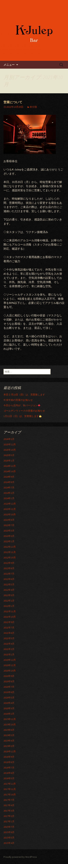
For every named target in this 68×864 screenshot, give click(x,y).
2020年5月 (8, 697)
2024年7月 (8, 487)
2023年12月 (9, 503)
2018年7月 (8, 767)
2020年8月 (8, 681)
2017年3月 (8, 810)
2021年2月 (8, 649)
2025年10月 (9, 449)
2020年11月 (9, 665)
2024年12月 (9, 466)
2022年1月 (8, 606)
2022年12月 (9, 546)
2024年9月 (8, 476)
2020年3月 (8, 708)
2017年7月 (8, 799)
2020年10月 (9, 670)
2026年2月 (8, 439)
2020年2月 (8, 713)
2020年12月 (9, 659)
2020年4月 (8, 703)
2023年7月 (8, 525)
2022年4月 (8, 589)
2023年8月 (8, 519)
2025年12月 (9, 444)
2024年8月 (8, 482)
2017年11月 (9, 789)
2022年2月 (8, 600)
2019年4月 (8, 740)
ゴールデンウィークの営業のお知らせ (24, 410)
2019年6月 (8, 729)
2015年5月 (8, 837)
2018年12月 (9, 751)
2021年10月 (9, 616)
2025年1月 (8, 460)
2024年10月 (9, 471)
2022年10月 (9, 557)
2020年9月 (8, 676)
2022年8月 (8, 568)
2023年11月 (9, 509)
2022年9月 (8, 562)
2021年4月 (8, 643)
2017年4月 (8, 805)
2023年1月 (8, 541)
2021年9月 (8, 622)
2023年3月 (8, 536)
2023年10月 (9, 514)
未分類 (33, 106)
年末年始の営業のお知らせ (18, 400)
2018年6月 (8, 773)
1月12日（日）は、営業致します (21, 416)
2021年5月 (8, 638)
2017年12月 (9, 783)
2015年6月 (8, 832)
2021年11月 (9, 611)
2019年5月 (8, 735)
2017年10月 (9, 794)
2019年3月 (8, 746)
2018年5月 (8, 778)
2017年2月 (8, 816)
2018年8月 (8, 762)
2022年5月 (8, 584)
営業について (12, 102)
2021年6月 (8, 632)
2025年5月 (8, 455)
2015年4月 (8, 843)
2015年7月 (8, 826)
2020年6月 (8, 692)
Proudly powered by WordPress (20, 856)
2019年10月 (9, 724)
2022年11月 (9, 552)
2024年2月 (8, 492)
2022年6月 (8, 579)
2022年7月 (8, 573)
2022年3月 (8, 595)
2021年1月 (8, 654)
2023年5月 (8, 530)
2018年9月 (8, 756)
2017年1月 (8, 821)
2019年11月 (9, 719)
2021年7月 (8, 627)
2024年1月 (8, 498)
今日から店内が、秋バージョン (20, 405)
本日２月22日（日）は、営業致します (24, 394)
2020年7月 (8, 686)
